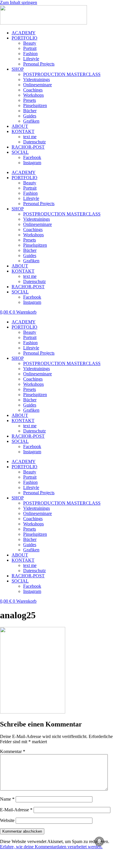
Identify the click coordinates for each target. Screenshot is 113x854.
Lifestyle (31, 58)
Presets (29, 100)
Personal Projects (38, 63)
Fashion (30, 53)
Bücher (30, 110)
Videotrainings (36, 79)
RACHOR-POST (28, 147)
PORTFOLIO (24, 37)
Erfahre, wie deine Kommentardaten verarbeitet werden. (51, 846)
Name (7, 799)
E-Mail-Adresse (16, 809)
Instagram (32, 162)
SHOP (18, 69)
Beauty (29, 43)
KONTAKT (23, 131)
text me (30, 136)
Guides (29, 115)
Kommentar (12, 751)
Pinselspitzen (35, 105)
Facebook (32, 157)
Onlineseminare (37, 84)
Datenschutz (34, 141)
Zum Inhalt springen (18, 2)
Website (7, 820)
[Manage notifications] (99, 841)
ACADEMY (24, 32)
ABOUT (20, 126)
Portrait (30, 48)
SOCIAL (20, 152)
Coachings (33, 89)
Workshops (33, 95)
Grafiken (31, 121)
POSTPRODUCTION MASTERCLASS (62, 74)
